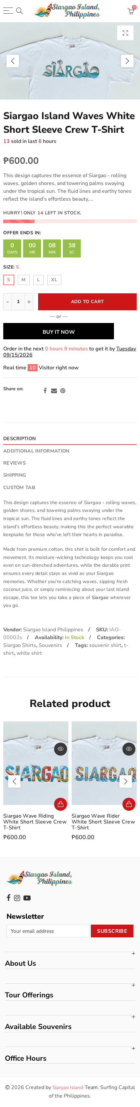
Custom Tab (19, 487)
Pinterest (62, 391)
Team (75, 1087)
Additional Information (36, 451)
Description (19, 438)
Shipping (14, 475)
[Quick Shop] (60, 804)
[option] (70, 61)
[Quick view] (60, 749)
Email (54, 391)
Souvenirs (50, 645)
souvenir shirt (105, 645)
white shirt (29, 653)
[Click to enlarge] (125, 32)
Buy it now (59, 332)
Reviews (14, 463)
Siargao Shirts (19, 645)
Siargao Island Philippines (53, 629)
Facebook (45, 391)
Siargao (100, 597)
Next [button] (127, 61)
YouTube (27, 897)
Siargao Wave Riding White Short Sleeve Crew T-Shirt (34, 822)
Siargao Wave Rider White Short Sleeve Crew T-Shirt (103, 822)
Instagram (17, 897)
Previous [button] (13, 61)
